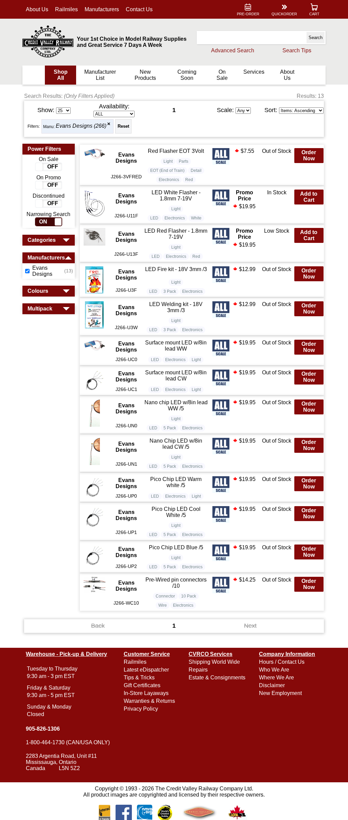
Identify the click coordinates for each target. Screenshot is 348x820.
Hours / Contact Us (281, 662)
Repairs (198, 670)
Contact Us (139, 9)
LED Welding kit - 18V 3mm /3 (176, 307)
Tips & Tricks (139, 677)
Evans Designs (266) (81, 126)
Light (168, 161)
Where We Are (276, 677)
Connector (165, 596)
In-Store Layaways (146, 693)
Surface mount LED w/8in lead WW (176, 346)
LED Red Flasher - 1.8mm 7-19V (175, 234)
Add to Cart (308, 197)
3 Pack (169, 291)
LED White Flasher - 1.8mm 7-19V (176, 195)
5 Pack (169, 428)
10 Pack (188, 596)
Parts (183, 161)
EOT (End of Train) (167, 170)
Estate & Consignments (217, 677)
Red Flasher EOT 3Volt (176, 151)
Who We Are (274, 670)
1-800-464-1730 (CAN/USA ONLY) (68, 742)
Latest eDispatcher (146, 670)
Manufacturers (102, 9)
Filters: (34, 126)
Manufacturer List (100, 75)
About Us (37, 9)
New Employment (280, 693)
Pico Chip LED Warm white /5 (176, 482)
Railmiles (66, 9)
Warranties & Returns (149, 701)
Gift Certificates (142, 685)
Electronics (169, 179)
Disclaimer (272, 685)
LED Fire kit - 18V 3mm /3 (176, 269)
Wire (162, 605)
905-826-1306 (43, 729)
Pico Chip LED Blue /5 (176, 547)
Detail (196, 170)
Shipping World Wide (214, 662)
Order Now (308, 155)
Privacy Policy (141, 709)
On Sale (222, 75)
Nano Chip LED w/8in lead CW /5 (176, 444)
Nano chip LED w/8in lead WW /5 (176, 405)
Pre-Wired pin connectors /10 (176, 583)
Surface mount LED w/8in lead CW (176, 375)
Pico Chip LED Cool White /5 (176, 512)
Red (189, 179)
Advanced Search (232, 50)
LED (154, 218)
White (196, 218)
